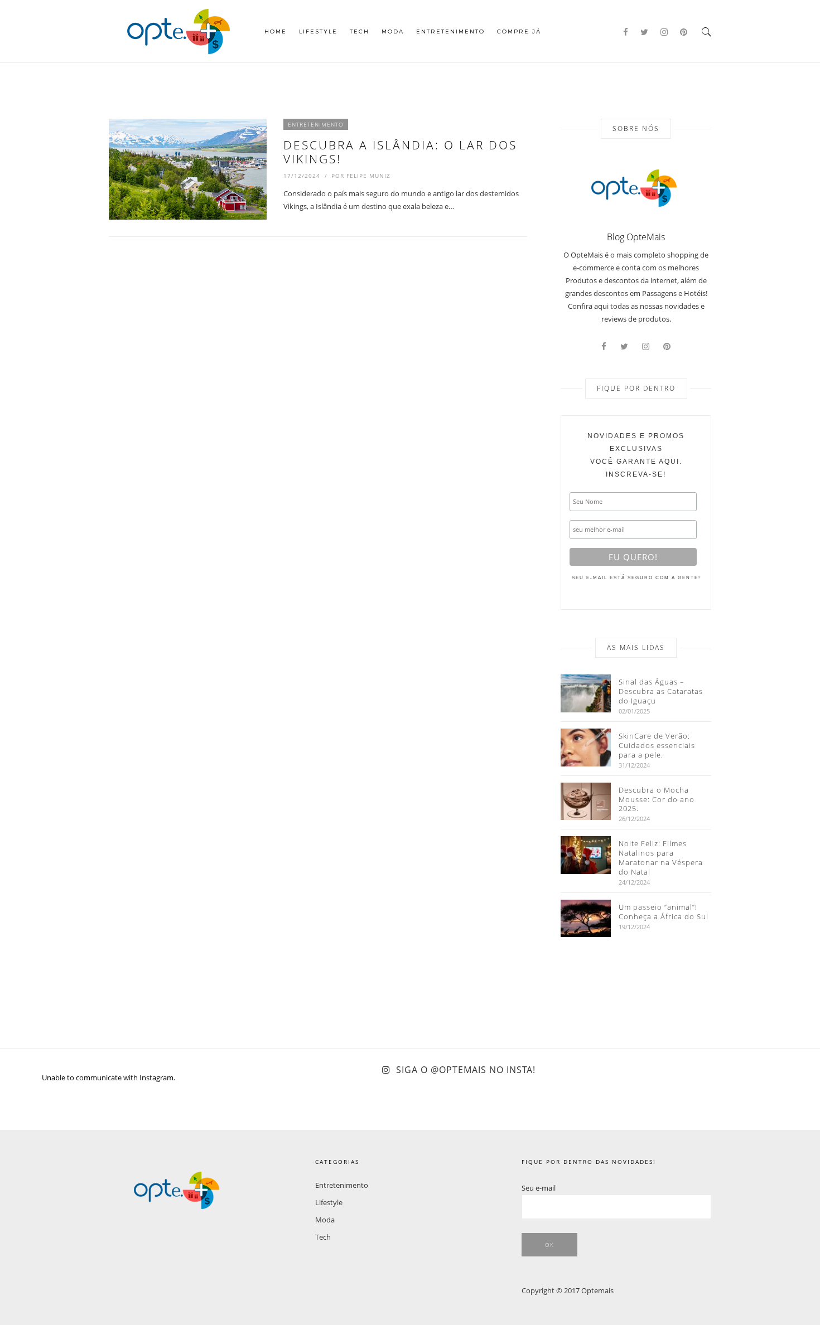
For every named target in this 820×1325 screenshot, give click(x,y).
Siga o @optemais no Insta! (466, 1069)
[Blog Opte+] (178, 30)
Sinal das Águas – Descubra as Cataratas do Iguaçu (661, 691)
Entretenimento (450, 31)
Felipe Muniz (368, 175)
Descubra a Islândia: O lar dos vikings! (400, 152)
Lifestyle (318, 31)
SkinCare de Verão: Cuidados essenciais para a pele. (657, 745)
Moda (393, 31)
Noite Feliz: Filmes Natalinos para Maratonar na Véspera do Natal (661, 858)
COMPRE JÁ (519, 31)
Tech (359, 31)
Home (275, 31)
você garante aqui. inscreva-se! (635, 455)
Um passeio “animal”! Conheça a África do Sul (663, 911)
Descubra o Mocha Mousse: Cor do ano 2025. (656, 799)
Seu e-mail (539, 1188)
